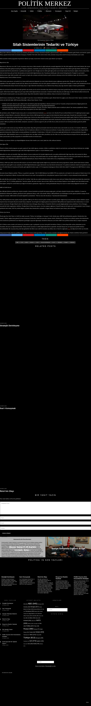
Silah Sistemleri (45, 242)
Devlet (36, 611)
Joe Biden (31, 617)
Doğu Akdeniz (33, 613)
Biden (30, 609)
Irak (25, 617)
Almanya (41, 604)
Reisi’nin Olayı (7, 491)
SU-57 (53, 242)
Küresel (27, 620)
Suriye (40, 632)
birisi (45, 113)
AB (25, 604)
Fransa (29, 615)
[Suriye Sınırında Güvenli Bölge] (68, 547)
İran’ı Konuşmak (8, 408)
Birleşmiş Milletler (37, 609)
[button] (66, 609)
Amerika (26, 606)
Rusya (32, 242)
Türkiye (72, 242)
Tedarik (60, 242)
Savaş (36, 629)
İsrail (36, 643)
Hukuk (41, 615)
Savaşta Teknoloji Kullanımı (9, 613)
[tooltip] (83, 5)
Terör (33, 634)
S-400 (37, 242)
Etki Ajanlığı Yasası (7, 629)
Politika (45, 41)
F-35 (22, 242)
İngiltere (40, 641)
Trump (66, 242)
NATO (26, 242)
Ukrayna (39, 638)
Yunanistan (26, 641)
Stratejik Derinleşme (9, 326)
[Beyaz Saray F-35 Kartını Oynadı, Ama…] (22, 547)
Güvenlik (35, 615)
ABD (17, 242)
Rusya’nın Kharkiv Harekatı (62, 577)
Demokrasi (30, 611)
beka (69, 228)
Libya (33, 620)
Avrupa (34, 607)
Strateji (32, 632)
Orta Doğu (36, 623)
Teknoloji (26, 634)
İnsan (25, 643)
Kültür (37, 617)
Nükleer (30, 623)
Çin (33, 641)
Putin (36, 626)
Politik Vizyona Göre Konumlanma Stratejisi (81, 577)
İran (30, 643)
